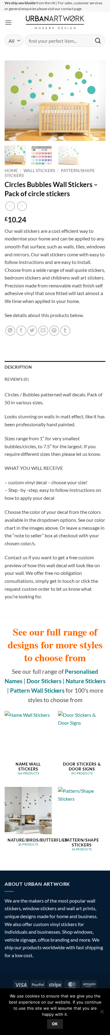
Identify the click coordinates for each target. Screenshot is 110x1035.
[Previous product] (22, 206)
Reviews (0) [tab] (17, 379)
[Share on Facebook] (21, 331)
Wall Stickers (39, 170)
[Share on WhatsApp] (10, 331)
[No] (101, 1013)
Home (11, 170)
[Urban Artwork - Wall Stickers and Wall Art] (55, 22)
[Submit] (98, 41)
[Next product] (10, 206)
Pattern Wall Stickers (37, 690)
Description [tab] (18, 367)
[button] (8, 22)
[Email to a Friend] (43, 331)
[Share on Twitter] (32, 331)
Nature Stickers (85, 680)
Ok (55, 1024)
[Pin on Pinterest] (54, 331)
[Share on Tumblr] (65, 331)
